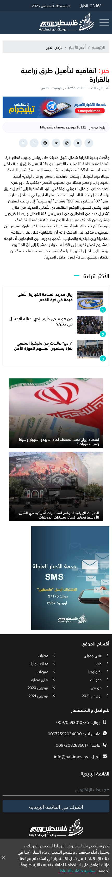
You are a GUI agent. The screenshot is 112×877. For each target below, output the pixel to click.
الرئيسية (98, 47)
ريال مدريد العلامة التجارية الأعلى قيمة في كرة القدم (45, 296)
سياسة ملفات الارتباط (77, 870)
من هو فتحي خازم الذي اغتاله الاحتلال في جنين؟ (41, 320)
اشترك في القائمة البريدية (56, 806)
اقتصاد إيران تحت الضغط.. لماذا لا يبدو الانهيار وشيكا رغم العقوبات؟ (59, 441)
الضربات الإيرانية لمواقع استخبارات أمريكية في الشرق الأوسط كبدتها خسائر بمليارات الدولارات (58, 514)
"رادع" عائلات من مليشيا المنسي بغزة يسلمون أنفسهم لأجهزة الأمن (43, 345)
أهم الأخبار (77, 47)
